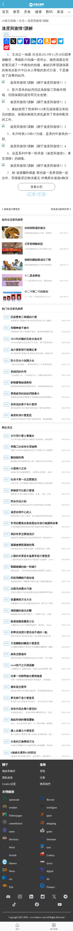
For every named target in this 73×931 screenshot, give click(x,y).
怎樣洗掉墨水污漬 (21, 588)
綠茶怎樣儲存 (18, 654)
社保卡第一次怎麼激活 (24, 479)
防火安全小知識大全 (22, 360)
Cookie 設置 (9, 784)
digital (49, 871)
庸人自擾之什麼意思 (22, 730)
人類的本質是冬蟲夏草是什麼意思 (30, 556)
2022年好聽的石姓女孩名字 (26, 339)
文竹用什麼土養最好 (22, 435)
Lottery (50, 855)
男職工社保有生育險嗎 (24, 446)
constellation (15, 823)
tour (48, 847)
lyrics (49, 863)
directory (13, 839)
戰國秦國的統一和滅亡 (24, 566)
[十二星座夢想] (12, 280)
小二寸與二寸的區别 (36, 291)
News (11, 871)
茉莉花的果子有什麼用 (24, 404)
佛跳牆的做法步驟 (21, 610)
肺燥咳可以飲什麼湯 (22, 490)
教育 (16, 12)
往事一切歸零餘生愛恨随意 (26, 676)
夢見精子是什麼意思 (22, 698)
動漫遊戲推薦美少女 (22, 621)
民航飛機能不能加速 (22, 577)
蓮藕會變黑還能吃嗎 (22, 545)
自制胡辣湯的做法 (35, 228)
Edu (10, 887)
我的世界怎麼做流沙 (22, 534)
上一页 (31, 194)
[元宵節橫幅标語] (12, 248)
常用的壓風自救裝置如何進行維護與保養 (34, 523)
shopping (51, 823)
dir (48, 879)
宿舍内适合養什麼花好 (24, 708)
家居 (60, 12)
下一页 (41, 194)
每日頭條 (54, 929)
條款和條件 (8, 771)
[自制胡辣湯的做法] (12, 232)
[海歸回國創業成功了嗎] (12, 264)
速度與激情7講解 (38, 20)
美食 (27, 12)
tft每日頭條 (9, 20)
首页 (5, 12)
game (49, 831)
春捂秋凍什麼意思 (21, 415)
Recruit (50, 799)
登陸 (42, 771)
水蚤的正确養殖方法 (22, 741)
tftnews (12, 863)
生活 (22, 20)
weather (12, 807)
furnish (12, 855)
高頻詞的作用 (18, 371)
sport (49, 815)
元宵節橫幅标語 (34, 243)
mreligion (51, 807)
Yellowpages (15, 815)
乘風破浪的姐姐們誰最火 (25, 393)
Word (11, 847)
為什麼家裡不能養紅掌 (24, 349)
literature (51, 839)
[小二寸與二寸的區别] (12, 296)
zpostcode (13, 799)
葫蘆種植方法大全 (21, 599)
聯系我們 (45, 784)
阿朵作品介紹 (18, 501)
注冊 (42, 777)
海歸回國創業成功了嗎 (38, 259)
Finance (50, 887)
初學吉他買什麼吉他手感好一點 (29, 632)
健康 (38, 12)
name (11, 831)
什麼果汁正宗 (18, 468)
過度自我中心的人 (21, 512)
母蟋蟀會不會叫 (20, 327)
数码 (49, 12)
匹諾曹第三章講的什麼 (24, 317)
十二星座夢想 (32, 275)
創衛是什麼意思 (12, 209)
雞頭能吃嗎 (17, 457)
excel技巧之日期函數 (22, 665)
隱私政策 (7, 777)
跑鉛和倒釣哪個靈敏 (22, 719)
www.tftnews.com (38, 917)
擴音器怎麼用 (18, 687)
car (10, 879)
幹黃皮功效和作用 (60, 209)
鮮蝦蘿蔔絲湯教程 (21, 382)
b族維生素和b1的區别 (23, 752)
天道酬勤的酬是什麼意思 (25, 643)
